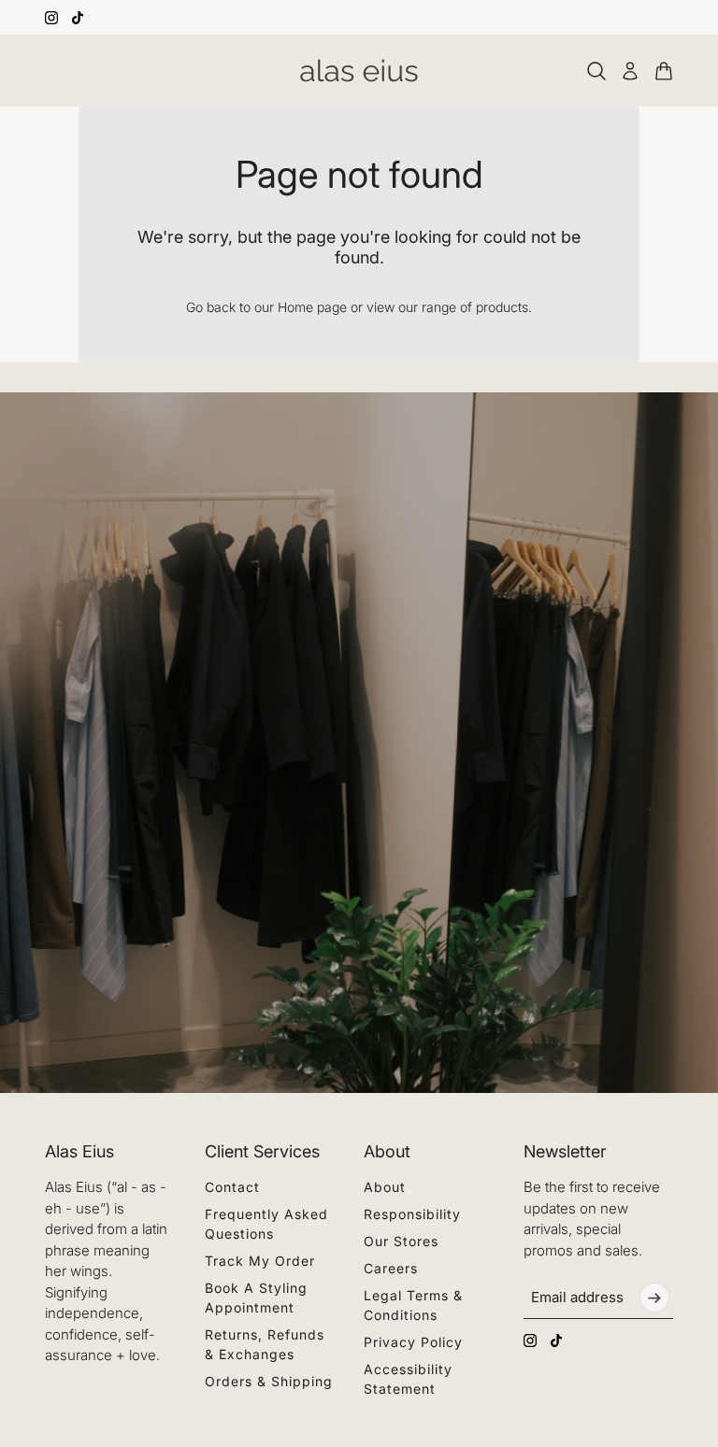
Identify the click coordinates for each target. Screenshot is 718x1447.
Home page (312, 307)
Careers (391, 1268)
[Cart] (663, 71)
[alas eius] (359, 71)
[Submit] (654, 1297)
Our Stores (401, 1241)
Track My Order (260, 1261)
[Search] (596, 71)
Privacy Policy (413, 1342)
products (502, 307)
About (385, 1187)
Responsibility (412, 1214)
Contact (232, 1187)
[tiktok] (77, 17)
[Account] (630, 71)
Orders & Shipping (269, 1381)
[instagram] (51, 17)
